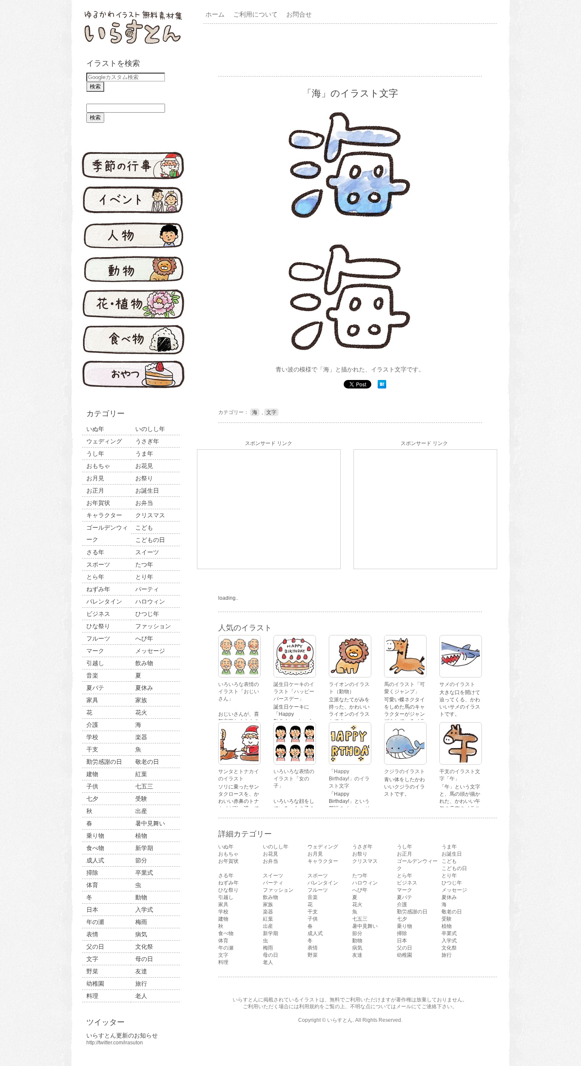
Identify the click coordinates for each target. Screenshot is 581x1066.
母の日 (144, 958)
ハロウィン (150, 601)
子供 (92, 786)
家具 (92, 700)
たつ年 (144, 564)
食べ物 (95, 848)
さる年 (95, 552)
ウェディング (104, 441)
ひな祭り (98, 626)
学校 (92, 737)
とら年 (95, 576)
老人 (141, 995)
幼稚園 (95, 983)
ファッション (153, 626)
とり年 (144, 576)
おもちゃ (98, 465)
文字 (92, 958)
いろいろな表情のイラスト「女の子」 (293, 778)
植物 (141, 835)
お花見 (144, 465)
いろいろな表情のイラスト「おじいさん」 (238, 691)
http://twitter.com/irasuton (114, 1043)
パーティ (147, 589)
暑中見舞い (150, 823)
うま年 (144, 453)
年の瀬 (95, 922)
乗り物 (95, 835)
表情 (92, 934)
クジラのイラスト (404, 771)
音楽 (92, 675)
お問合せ (299, 14)
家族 (141, 700)
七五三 (144, 786)
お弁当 (144, 502)
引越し (95, 663)
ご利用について (255, 14)
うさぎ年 (147, 441)
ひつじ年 (147, 613)
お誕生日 (147, 490)
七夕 (92, 798)
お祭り (144, 478)
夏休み (144, 687)
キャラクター (104, 515)
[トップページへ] (133, 45)
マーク (95, 650)
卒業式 (144, 872)
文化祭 (144, 946)
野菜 (92, 971)
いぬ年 (95, 428)
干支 (92, 749)
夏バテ (95, 687)
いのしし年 (150, 428)
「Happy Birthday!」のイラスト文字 (349, 778)
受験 (141, 798)
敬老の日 (147, 761)
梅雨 (141, 922)
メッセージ (150, 650)
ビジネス (98, 613)
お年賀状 (98, 502)
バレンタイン (104, 601)
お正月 (95, 490)
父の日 (95, 946)
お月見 (95, 478)
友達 (141, 971)
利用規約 (309, 1006)
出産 (141, 811)
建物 (92, 774)
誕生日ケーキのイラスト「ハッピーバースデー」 (293, 691)
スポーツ (98, 564)
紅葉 (141, 774)
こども (144, 527)
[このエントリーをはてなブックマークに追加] (382, 387)
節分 (141, 860)
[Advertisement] (352, 49)
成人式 (95, 860)
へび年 (144, 638)
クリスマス (150, 515)
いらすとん (340, 1020)
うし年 (95, 453)
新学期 (144, 848)
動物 (141, 897)
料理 (92, 995)
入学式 (144, 909)
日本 (92, 909)
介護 (92, 724)
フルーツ (98, 638)
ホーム (215, 14)
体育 (92, 885)
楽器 (141, 737)
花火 (141, 712)
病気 (141, 934)
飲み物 (144, 663)
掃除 (92, 872)
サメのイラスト (457, 684)
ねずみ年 (98, 589)
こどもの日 (150, 539)
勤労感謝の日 (104, 761)
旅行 (141, 983)
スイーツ (147, 552)
